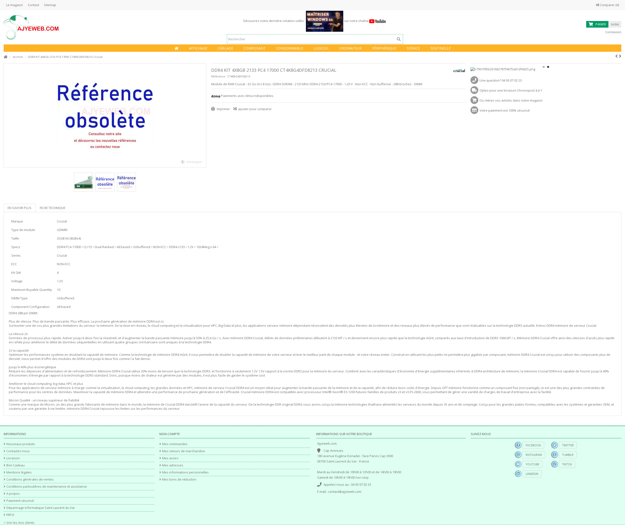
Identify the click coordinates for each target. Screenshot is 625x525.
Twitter (568, 445)
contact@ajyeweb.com (344, 491)
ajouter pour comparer (255, 109)
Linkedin (532, 474)
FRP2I (10, 515)
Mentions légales (19, 472)
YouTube (532, 464)
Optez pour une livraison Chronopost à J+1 (510, 90)
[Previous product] (616, 56)
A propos (13, 494)
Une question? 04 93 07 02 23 (500, 80)
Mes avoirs (170, 458)
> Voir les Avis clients (19, 522)
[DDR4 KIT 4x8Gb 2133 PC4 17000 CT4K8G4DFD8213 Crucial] (105, 115)
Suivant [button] (203, 115)
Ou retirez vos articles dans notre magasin (510, 100)
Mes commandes (175, 444)
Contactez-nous (18, 451)
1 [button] (544, 67)
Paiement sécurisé (20, 501)
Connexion (612, 32)
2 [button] (548, 67)
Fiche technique (52, 208)
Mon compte (169, 434)
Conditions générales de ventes (30, 479)
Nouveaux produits (20, 444)
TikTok (567, 464)
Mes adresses (172, 465)
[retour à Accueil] (5, 57)
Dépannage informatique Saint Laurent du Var (40, 508)
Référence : (219, 76)
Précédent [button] (6, 115)
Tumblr (567, 455)
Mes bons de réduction (179, 479)
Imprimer (223, 109)
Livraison (13, 458)
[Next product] (620, 56)
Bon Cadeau (15, 465)
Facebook (533, 445)
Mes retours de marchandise (183, 451)
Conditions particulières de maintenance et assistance (46, 486)
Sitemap (50, 5)
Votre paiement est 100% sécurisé (504, 110)
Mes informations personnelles (185, 472)
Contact (33, 5)
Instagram (534, 455)
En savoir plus (19, 208)
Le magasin (14, 5)
